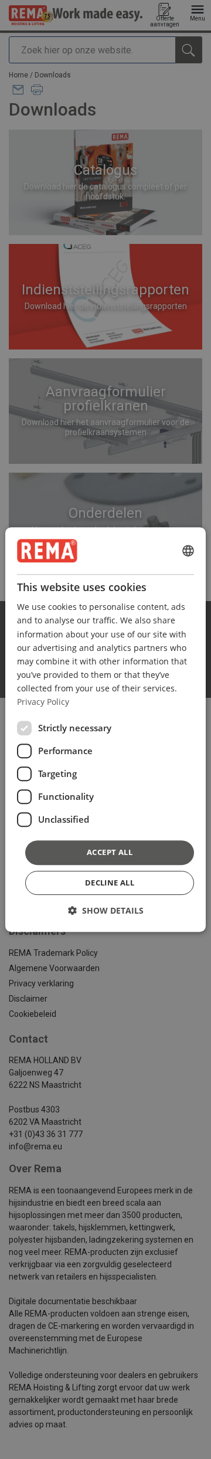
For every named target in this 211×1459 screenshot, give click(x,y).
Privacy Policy (43, 701)
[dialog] (105, 729)
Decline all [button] (109, 882)
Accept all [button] (109, 852)
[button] (106, 910)
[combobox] (188, 551)
